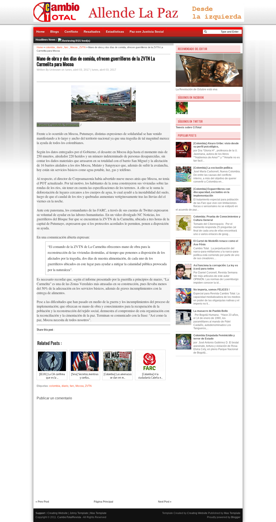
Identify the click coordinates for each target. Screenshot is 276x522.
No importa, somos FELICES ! (211, 289)
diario (59, 47)
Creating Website (57, 513)
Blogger (235, 517)
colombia (50, 47)
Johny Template (79, 513)
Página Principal (103, 501)
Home (40, 31)
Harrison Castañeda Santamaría (58, 124)
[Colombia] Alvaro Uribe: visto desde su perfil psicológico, (216, 145)
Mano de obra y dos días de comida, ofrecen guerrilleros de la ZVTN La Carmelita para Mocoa (96, 61)
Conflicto (71, 31)
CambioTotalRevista (69, 517)
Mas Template (98, 513)
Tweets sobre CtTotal (188, 127)
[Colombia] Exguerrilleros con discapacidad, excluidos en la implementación (211, 192)
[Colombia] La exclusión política (212, 167)
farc (66, 47)
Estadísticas (115, 31)
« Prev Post (42, 501)
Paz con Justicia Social (147, 31)
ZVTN (82, 47)
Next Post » (164, 501)
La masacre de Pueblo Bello (210, 311)
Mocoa (73, 47)
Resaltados (92, 31)
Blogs (54, 31)
